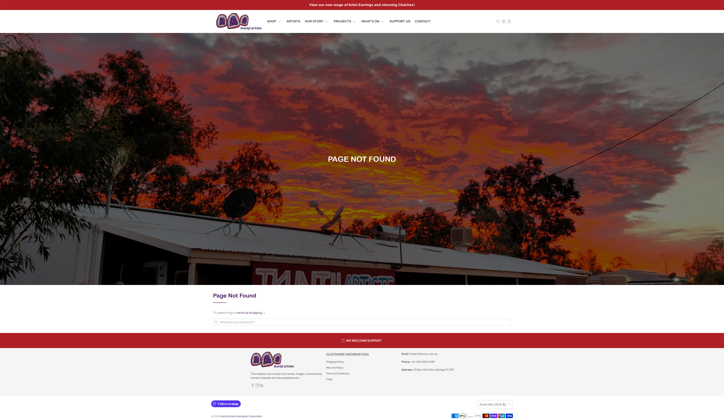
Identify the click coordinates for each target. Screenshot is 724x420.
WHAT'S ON (370, 21)
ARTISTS (293, 21)
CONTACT (423, 21)
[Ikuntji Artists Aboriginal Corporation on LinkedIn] (261, 386)
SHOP (271, 21)
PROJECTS (342, 21)
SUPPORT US (400, 21)
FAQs (329, 379)
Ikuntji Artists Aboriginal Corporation (241, 416)
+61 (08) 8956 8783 (423, 361)
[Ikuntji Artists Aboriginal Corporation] (238, 21)
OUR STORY (314, 21)
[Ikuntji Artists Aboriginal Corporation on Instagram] (257, 386)
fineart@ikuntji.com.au (424, 354)
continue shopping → (250, 313)
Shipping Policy (335, 361)
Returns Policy (334, 367)
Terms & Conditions (337, 373)
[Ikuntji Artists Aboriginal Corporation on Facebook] (252, 386)
